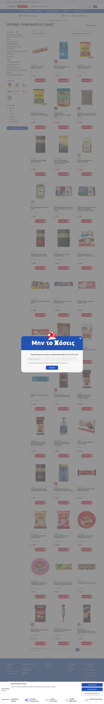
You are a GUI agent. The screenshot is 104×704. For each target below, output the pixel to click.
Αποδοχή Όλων (92, 685)
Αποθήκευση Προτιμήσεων (92, 693)
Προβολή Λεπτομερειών (96, 699)
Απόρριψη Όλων (92, 689)
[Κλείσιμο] (80, 338)
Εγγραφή (52, 368)
